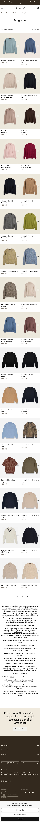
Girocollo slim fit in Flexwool (7, 375)
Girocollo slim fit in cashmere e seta (7, 96)
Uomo (8, 13)
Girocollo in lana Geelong (9, 271)
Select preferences (20, 814)
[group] (10, 45)
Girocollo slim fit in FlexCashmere (7, 202)
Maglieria (25, 13)
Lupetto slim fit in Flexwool (7, 131)
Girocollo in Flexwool (8, 60)
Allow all (20, 819)
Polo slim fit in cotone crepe (8, 481)
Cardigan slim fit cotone (29, 585)
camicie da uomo (28, 658)
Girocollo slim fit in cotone (30, 445)
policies (20, 805)
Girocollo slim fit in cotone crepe (30, 481)
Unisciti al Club (20, 729)
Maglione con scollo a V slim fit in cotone (9, 551)
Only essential (20, 810)
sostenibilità (18, 632)
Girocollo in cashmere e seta (29, 96)
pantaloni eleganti (13, 687)
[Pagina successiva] (27, 596)
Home (3, 13)
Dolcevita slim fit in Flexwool (27, 131)
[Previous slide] (2, 46)
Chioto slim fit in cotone (9, 585)
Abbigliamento (16, 13)
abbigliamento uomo (26, 620)
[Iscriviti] (36, 781)
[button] (2, 8)
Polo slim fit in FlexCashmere (6, 167)
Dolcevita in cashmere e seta (29, 61)
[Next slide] (18, 46)
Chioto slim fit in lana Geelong (8, 305)
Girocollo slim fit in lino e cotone (9, 410)
